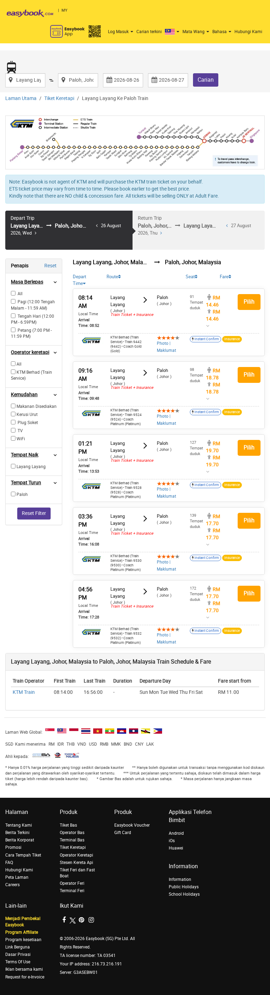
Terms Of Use (17, 961)
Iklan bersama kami (24, 969)
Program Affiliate (21, 932)
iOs (172, 840)
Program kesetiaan (23, 939)
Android (176, 833)
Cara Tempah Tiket (23, 855)
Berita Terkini (17, 832)
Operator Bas (72, 832)
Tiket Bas (68, 825)
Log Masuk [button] (119, 31)
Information (180, 879)
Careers (12, 884)
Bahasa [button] (220, 31)
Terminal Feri (72, 890)
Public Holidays (184, 886)
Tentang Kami (18, 825)
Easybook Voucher (132, 825)
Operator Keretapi (76, 855)
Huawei (176, 848)
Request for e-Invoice (24, 977)
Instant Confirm (206, 339)
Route (112, 276)
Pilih (249, 301)
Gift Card (122, 832)
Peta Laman (16, 877)
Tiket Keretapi (59, 98)
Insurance (232, 339)
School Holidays (184, 894)
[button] (173, 32)
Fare (224, 276)
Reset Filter (34, 513)
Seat (190, 276)
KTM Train (24, 692)
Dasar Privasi (18, 954)
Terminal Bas (72, 840)
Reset (50, 266)
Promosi (13, 847)
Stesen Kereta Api (76, 862)
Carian (206, 79)
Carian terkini (149, 31)
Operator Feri (72, 883)
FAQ (9, 862)
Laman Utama (21, 98)
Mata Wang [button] (194, 31)
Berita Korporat (19, 840)
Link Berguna (17, 947)
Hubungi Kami (248, 31)
